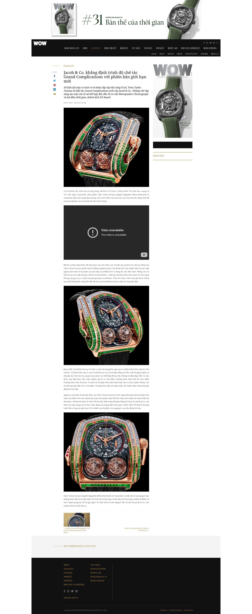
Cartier (171, 54)
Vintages (160, 48)
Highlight (96, 48)
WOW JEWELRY (97, 581)
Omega (179, 54)
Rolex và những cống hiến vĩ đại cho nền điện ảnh (137, 529)
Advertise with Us (71, 598)
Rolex (162, 54)
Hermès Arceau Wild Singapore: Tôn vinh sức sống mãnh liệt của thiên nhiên (77, 530)
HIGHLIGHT (69, 569)
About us (215, 54)
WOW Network (210, 48)
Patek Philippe (191, 54)
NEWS (66, 565)
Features (148, 48)
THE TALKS (95, 565)
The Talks (136, 48)
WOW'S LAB (95, 573)
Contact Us (163, 610)
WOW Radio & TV (72, 48)
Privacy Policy (188, 610)
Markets (124, 48)
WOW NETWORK (98, 569)
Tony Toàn (103, 610)
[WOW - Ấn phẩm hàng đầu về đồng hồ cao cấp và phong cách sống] (40, 42)
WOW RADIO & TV (98, 577)
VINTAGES (68, 581)
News (85, 48)
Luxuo (154, 54)
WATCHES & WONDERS (74, 584)
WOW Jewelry (110, 48)
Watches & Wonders (190, 48)
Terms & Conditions (176, 610)
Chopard (204, 54)
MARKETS (68, 577)
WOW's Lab (172, 48)
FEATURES (68, 573)
